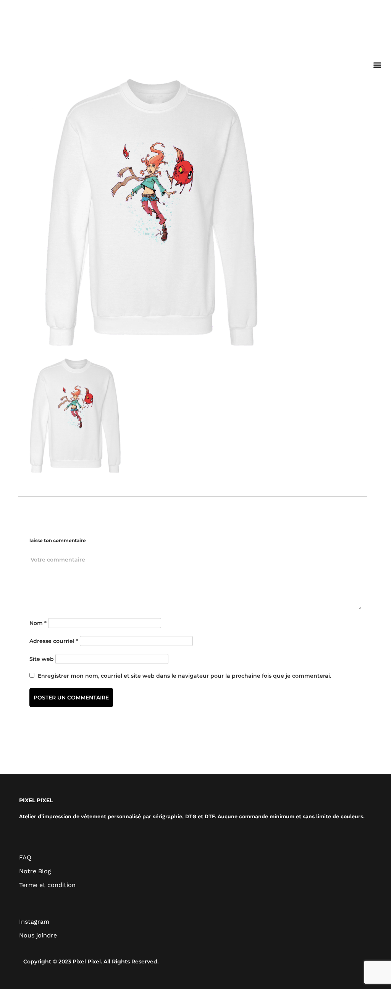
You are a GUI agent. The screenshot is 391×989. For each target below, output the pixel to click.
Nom (38, 623)
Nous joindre (38, 935)
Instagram (34, 921)
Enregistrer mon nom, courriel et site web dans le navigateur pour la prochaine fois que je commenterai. (184, 675)
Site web (41, 659)
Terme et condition (47, 885)
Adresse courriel (53, 641)
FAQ (25, 857)
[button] (377, 64)
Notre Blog (35, 871)
